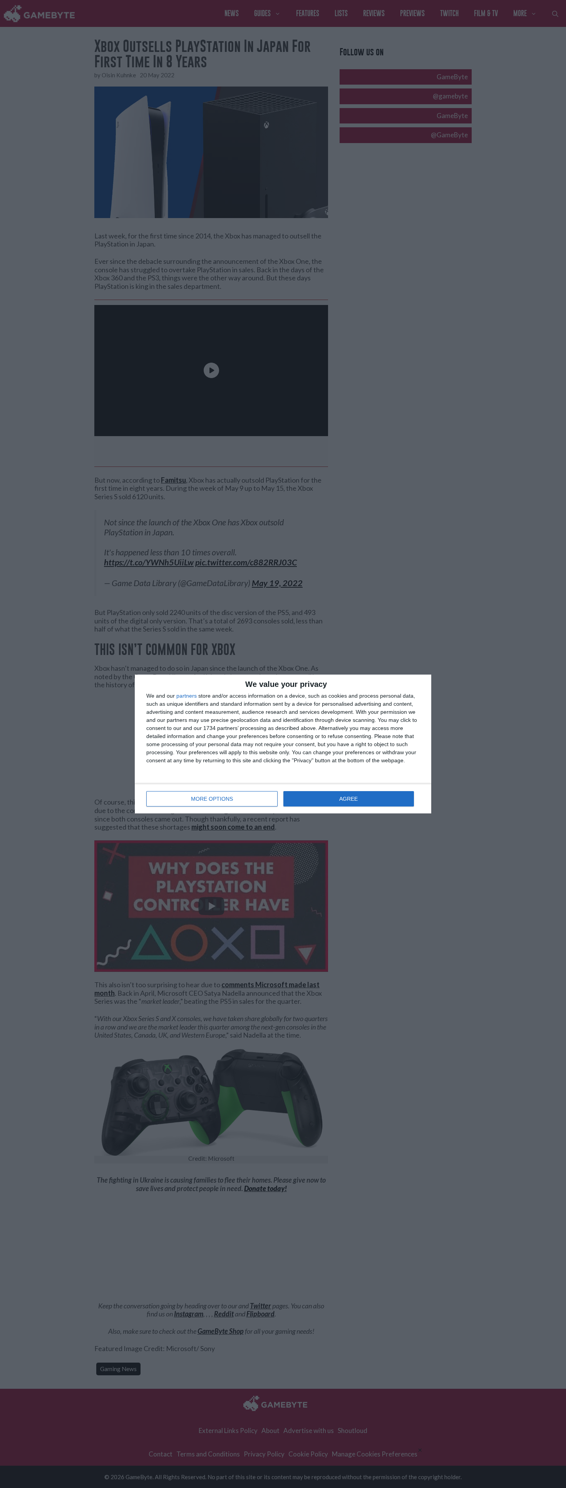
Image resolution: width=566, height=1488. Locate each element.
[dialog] (283, 744)
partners (186, 695)
